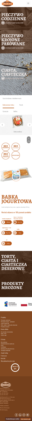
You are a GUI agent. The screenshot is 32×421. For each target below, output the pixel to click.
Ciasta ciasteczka (5, 323)
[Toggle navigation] (28, 3)
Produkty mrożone (12, 286)
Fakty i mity (3, 333)
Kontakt (3, 358)
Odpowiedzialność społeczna (7, 344)
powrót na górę (15, 367)
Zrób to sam (3, 335)
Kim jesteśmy (4, 342)
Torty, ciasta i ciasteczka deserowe (14, 262)
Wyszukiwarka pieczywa (8, 361)
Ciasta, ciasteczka (14, 73)
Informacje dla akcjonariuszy (7, 349)
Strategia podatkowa (5, 350)
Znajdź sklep (4, 353)
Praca (2, 345)
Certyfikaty (3, 347)
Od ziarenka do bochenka (7, 332)
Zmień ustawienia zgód (25, 419)
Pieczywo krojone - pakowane (13, 41)
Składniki (16, 177)
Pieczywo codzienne (13, 18)
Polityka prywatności (4, 405)
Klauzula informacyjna (5, 407)
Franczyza (4, 356)
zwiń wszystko (28, 141)
